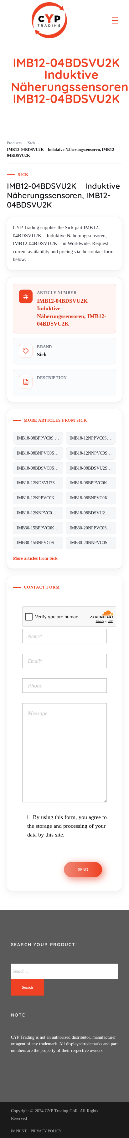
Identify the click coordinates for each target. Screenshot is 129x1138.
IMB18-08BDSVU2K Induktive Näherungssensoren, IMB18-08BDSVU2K (93, 513)
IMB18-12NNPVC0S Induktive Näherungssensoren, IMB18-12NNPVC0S (93, 453)
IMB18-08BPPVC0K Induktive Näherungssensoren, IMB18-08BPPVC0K (93, 483)
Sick (31, 143)
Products (14, 143)
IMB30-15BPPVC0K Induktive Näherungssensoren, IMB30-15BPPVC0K (40, 528)
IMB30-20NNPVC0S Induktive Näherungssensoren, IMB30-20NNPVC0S (93, 542)
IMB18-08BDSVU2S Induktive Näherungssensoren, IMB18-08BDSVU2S (93, 468)
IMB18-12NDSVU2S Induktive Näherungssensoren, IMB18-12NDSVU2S (40, 483)
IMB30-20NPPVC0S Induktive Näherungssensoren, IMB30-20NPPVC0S (93, 528)
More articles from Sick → (38, 558)
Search (27, 987)
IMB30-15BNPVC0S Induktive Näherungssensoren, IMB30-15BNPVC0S (40, 542)
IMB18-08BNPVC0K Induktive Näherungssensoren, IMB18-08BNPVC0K (93, 498)
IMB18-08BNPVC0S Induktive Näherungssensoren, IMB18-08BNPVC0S (40, 453)
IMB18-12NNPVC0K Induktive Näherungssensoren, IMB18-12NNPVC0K (40, 513)
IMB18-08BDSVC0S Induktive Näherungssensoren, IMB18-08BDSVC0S (40, 468)
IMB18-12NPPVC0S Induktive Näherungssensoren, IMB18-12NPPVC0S (93, 438)
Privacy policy (46, 1131)
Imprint (19, 1131)
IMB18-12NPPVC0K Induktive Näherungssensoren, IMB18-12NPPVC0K (40, 498)
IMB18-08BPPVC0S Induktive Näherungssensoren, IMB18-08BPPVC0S (40, 438)
